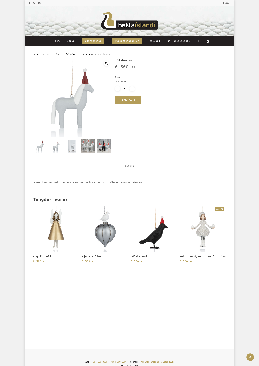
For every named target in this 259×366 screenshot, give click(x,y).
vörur (58, 54)
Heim (35, 54)
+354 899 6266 (119, 362)
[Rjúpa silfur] (105, 229)
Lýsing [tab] (129, 166)
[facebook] (29, 3)
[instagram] (34, 3)
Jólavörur (71, 54)
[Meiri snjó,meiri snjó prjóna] (203, 229)
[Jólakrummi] (154, 229)
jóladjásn (87, 54)
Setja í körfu (128, 99)
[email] (39, 3)
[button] (106, 63)
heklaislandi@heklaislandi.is (157, 362)
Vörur (46, 54)
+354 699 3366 (99, 362)
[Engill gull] (56, 229)
